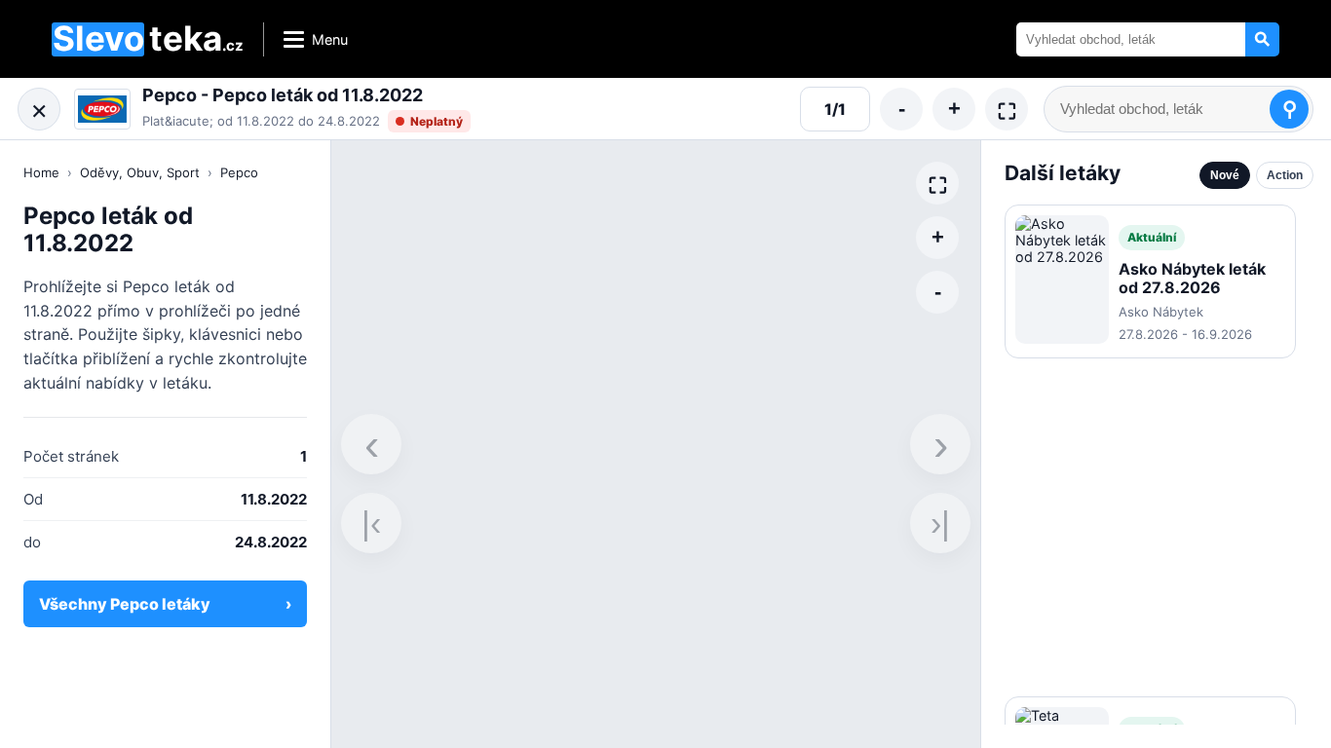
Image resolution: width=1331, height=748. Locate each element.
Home (41, 172)
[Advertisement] (1150, 527)
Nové (1224, 175)
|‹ (371, 523)
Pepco (239, 172)
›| (940, 523)
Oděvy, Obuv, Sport (140, 172)
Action (1285, 175)
